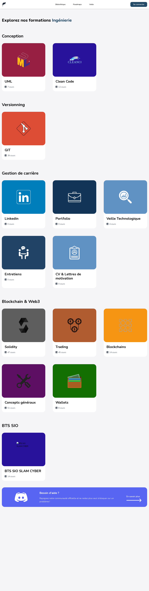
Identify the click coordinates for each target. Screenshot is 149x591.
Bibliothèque (60, 4)
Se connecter (138, 4)
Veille (91, 4)
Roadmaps (77, 4)
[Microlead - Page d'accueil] (4, 4)
